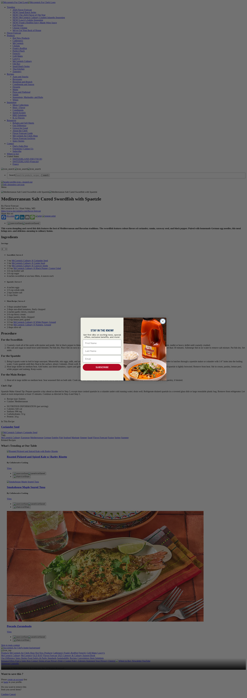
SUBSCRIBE (102, 367)
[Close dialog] (162, 321)
